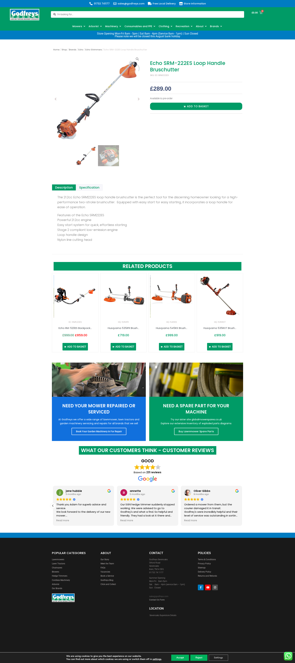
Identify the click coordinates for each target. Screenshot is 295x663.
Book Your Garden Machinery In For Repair (99, 431)
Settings (218, 657)
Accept (180, 657)
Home (56, 49)
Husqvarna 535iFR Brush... (123, 328)
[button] (79, 26)
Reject (198, 657)
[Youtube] (208, 587)
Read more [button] (62, 520)
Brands (72, 49)
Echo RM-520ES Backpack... (75, 328)
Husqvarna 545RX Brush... (171, 328)
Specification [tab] (89, 187)
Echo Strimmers (93, 49)
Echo (80, 49)
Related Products (147, 266)
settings (157, 659)
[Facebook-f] (200, 587)
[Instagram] (215, 587)
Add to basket (198, 106)
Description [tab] (64, 187)
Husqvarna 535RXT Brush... (219, 328)
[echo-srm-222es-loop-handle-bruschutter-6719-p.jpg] (97, 99)
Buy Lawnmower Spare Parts (196, 431)
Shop (64, 49)
